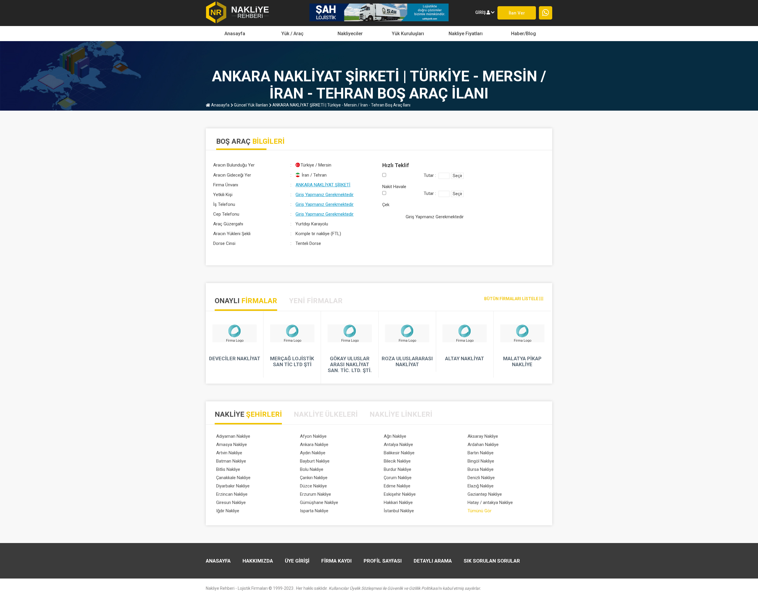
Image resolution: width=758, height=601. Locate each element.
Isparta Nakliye (314, 510)
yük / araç (292, 33)
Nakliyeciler (350, 33)
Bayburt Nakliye (315, 461)
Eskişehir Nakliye (400, 494)
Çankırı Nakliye (313, 477)
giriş (480, 12)
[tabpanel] (379, 347)
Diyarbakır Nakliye (233, 486)
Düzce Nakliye (313, 486)
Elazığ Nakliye (481, 486)
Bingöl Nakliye (481, 461)
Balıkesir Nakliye (399, 452)
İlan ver (517, 13)
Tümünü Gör (480, 510)
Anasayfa (234, 33)
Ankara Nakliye (314, 444)
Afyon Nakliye (313, 436)
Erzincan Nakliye (232, 494)
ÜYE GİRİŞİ (297, 561)
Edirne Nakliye (397, 486)
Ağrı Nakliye (395, 436)
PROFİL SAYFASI (383, 561)
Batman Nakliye (231, 461)
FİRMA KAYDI (336, 561)
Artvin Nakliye (229, 452)
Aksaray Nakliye (483, 436)
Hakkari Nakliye (398, 502)
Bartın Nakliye (481, 452)
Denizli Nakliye (481, 477)
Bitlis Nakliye (228, 469)
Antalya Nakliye (398, 444)
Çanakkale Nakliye (233, 477)
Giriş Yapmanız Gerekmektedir (325, 194)
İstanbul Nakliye (399, 510)
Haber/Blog (523, 33)
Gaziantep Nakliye (485, 494)
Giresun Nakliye (231, 502)
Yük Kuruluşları (408, 33)
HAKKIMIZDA (258, 561)
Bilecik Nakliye (397, 461)
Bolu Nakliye (311, 469)
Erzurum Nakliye (315, 494)
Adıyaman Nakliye (233, 436)
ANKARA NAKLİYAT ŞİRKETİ (323, 185)
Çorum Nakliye (398, 477)
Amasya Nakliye (231, 444)
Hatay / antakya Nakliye (490, 502)
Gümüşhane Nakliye (319, 502)
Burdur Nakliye (397, 469)
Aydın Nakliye (312, 452)
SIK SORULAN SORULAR (492, 561)
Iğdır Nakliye (227, 510)
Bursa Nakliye (481, 469)
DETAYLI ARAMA (433, 561)
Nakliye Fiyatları (466, 33)
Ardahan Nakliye (483, 444)
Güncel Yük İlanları (250, 105)
